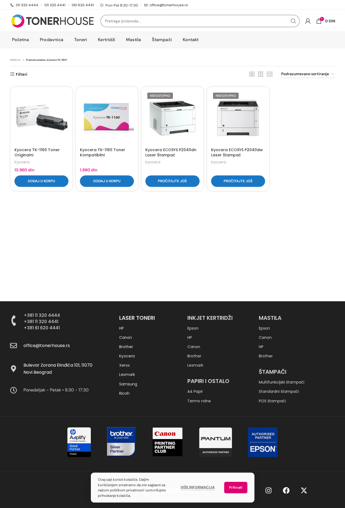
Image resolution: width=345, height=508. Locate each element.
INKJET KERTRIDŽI (210, 318)
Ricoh (124, 393)
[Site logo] (52, 20)
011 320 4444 (27, 5)
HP (121, 328)
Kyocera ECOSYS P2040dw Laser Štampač (237, 152)
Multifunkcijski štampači (281, 382)
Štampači (272, 372)
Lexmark (127, 374)
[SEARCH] (293, 21)
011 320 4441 (54, 5)
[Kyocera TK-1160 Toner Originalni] (41, 118)
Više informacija (198, 487)
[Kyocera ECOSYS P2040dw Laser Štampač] (238, 118)
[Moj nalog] (307, 21)
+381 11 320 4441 (41, 321)
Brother (126, 346)
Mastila (270, 318)
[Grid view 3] (260, 74)
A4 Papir (195, 391)
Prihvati (235, 487)
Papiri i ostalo (208, 381)
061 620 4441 (83, 5)
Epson (193, 328)
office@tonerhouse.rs (168, 5)
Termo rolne (199, 401)
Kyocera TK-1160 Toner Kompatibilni (102, 152)
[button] (41, 181)
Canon (125, 337)
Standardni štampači (279, 391)
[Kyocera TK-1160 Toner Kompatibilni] (107, 118)
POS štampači (272, 401)
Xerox (124, 365)
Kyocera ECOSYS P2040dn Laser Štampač (170, 152)
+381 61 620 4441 (42, 328)
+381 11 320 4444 (42, 315)
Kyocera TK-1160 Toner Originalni (37, 152)
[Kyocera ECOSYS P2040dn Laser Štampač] (172, 118)
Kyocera (21, 162)
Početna (15, 60)
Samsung (128, 384)
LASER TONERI (137, 318)
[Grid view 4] (269, 74)
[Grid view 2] (251, 74)
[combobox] (200, 21)
